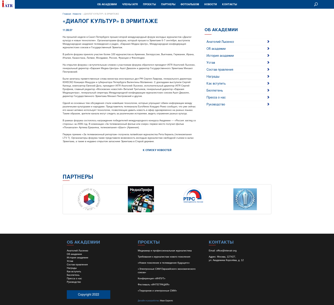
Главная (67, 13)
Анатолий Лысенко (220, 41)
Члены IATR (130, 4)
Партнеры (168, 4)
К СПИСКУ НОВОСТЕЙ (157, 150)
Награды (212, 76)
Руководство (215, 104)
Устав (210, 62)
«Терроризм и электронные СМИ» (157, 290)
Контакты (229, 4)
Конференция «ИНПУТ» (151, 278)
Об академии (107, 4)
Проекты (149, 4)
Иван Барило (166, 300)
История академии (220, 55)
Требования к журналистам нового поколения (164, 256)
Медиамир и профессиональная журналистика (165, 250)
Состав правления (219, 69)
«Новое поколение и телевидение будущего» (164, 262)
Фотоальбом (190, 4)
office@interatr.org (226, 250)
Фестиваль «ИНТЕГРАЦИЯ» (154, 284)
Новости (210, 4)
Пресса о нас (216, 97)
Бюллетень (214, 90)
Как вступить (216, 83)
